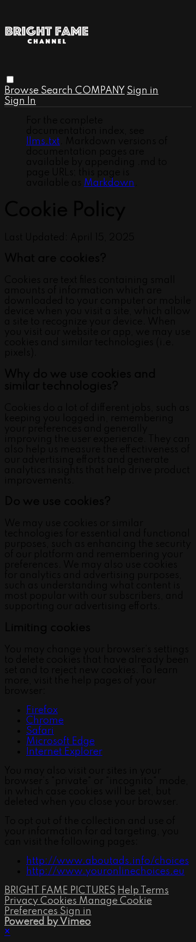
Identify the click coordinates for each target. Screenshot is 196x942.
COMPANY (100, 91)
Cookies (59, 901)
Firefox (42, 710)
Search (58, 91)
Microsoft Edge (60, 741)
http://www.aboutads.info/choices (107, 861)
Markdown (109, 183)
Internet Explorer (64, 752)
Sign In (20, 101)
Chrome (45, 721)
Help (129, 891)
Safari (40, 731)
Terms (154, 891)
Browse (22, 91)
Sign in (142, 91)
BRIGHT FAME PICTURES (59, 891)
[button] (10, 79)
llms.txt (43, 141)
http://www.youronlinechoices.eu (105, 871)
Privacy (22, 901)
